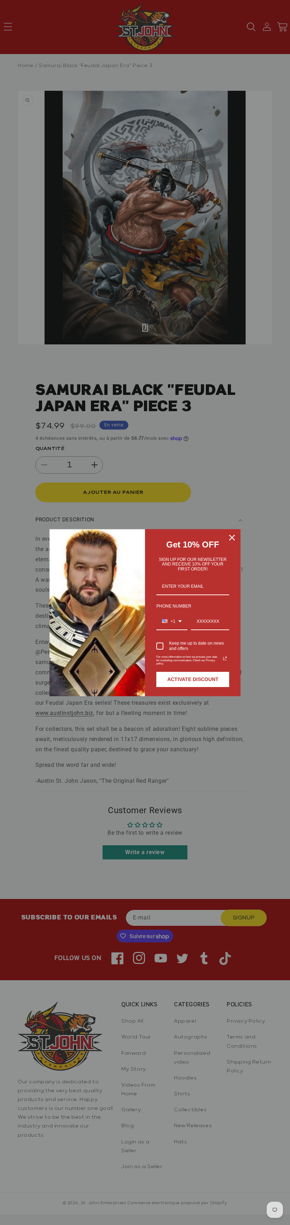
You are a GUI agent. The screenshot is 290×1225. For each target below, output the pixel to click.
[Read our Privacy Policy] (225, 658)
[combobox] (171, 621)
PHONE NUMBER (173, 606)
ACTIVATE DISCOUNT (193, 679)
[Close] (232, 537)
